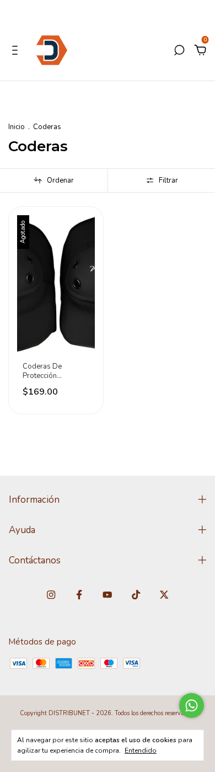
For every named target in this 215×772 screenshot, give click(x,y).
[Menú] (16, 51)
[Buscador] (179, 51)
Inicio (16, 127)
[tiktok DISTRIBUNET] (136, 595)
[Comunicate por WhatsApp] (191, 705)
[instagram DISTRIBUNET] (51, 595)
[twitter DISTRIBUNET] (164, 595)
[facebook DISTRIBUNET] (79, 595)
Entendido (141, 750)
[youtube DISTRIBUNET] (107, 595)
